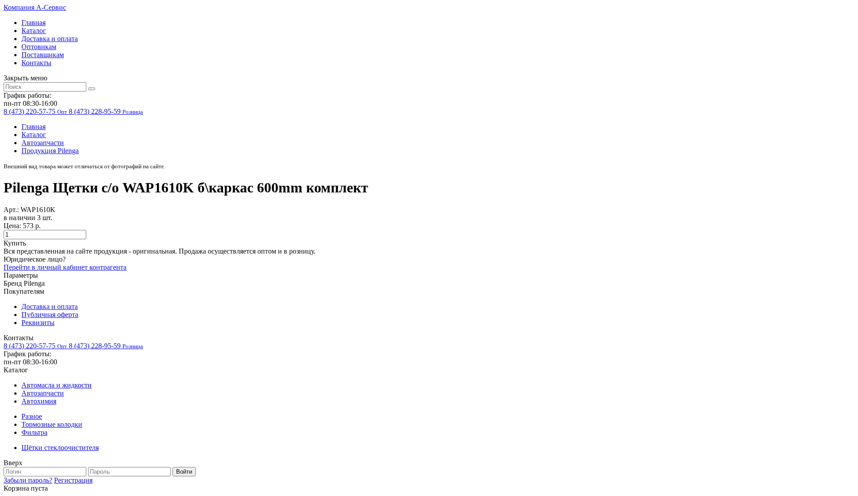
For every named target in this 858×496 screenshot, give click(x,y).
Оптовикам (38, 46)
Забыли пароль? (28, 480)
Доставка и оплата (49, 38)
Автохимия (38, 401)
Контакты (36, 63)
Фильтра (34, 432)
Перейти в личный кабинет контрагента (65, 267)
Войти (184, 471)
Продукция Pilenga (50, 150)
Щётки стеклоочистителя (60, 447)
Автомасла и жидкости (56, 385)
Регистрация (73, 480)
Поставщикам (42, 54)
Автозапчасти (42, 142)
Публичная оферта (49, 314)
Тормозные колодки (51, 424)
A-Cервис (35, 7)
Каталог (33, 30)
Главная (33, 22)
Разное (31, 416)
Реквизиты (38, 322)
